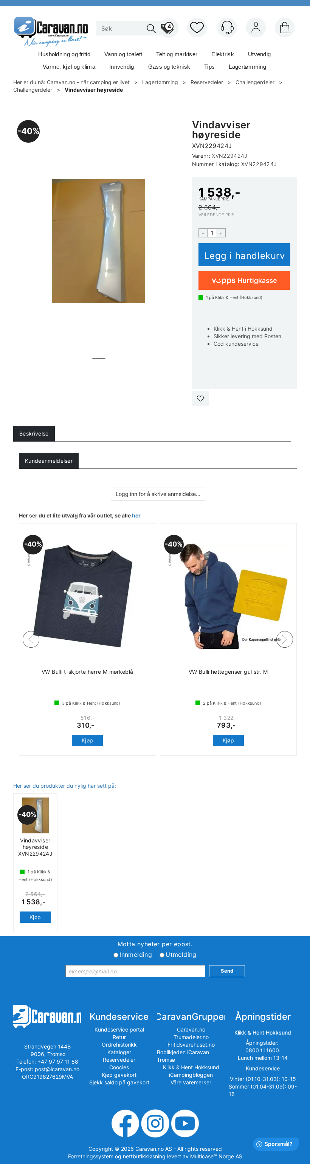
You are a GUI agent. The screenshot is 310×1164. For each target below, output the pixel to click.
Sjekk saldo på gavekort (119, 1082)
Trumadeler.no (191, 1037)
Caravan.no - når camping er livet (88, 82)
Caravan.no (191, 1029)
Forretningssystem (90, 1156)
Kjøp (244, 254)
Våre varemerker (190, 1082)
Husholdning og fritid (64, 54)
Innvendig (121, 66)
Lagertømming (247, 66)
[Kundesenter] (227, 27)
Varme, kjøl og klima (69, 66)
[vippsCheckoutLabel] (244, 280)
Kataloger (119, 1052)
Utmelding (181, 954)
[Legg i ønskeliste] (200, 398)
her (136, 515)
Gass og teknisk (169, 66)
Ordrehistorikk (119, 1044)
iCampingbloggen (191, 1075)
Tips (209, 66)
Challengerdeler (255, 82)
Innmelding (135, 954)
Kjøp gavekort (119, 1075)
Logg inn (256, 29)
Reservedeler (207, 82)
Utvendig (259, 54)
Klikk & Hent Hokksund (191, 1067)
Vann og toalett (123, 54)
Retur (119, 1037)
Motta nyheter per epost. (155, 944)
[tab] (34, 434)
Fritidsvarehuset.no (191, 1044)
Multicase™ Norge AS (216, 1156)
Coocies (119, 1067)
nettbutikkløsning (144, 1156)
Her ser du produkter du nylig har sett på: (64, 785)
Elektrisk (222, 54)
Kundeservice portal (119, 1029)
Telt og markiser (176, 54)
